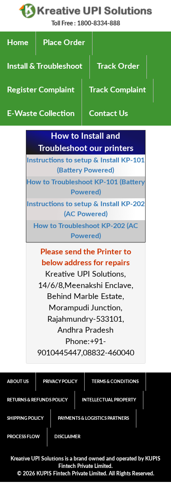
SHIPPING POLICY (25, 418)
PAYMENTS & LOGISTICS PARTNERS (93, 418)
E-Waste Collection (41, 114)
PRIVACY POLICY (60, 382)
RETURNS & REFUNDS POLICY (37, 400)
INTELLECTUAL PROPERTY (109, 400)
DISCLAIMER (67, 437)
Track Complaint (117, 90)
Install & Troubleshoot (44, 66)
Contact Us (108, 114)
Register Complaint (41, 90)
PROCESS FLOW (23, 437)
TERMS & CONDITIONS (115, 382)
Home (17, 43)
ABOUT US (17, 382)
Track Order (118, 66)
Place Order (64, 43)
